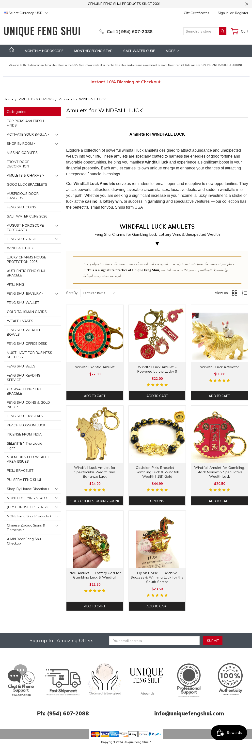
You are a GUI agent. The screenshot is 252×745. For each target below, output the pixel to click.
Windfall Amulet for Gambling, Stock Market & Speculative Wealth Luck (219, 472)
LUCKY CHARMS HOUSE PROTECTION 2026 (26, 259)
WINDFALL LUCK (20, 248)
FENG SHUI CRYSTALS (25, 416)
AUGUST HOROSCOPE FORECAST (25, 227)
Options (157, 501)
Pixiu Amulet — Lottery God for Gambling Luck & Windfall (95, 575)
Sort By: (72, 293)
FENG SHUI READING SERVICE (23, 377)
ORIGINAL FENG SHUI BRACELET (24, 391)
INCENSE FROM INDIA (24, 434)
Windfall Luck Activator (219, 367)
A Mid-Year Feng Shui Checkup (24, 541)
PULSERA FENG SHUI (24, 479)
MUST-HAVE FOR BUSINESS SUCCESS (29, 354)
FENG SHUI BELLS (21, 366)
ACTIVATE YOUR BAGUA (27, 134)
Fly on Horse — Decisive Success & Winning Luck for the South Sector (157, 577)
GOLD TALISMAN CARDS (27, 311)
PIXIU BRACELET (20, 470)
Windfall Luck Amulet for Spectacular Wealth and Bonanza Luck (95, 472)
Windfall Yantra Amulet (95, 367)
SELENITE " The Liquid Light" (24, 445)
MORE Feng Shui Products (28, 516)
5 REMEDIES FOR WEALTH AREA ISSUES (28, 459)
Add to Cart (94, 396)
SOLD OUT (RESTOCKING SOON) (94, 501)
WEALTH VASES (20, 321)
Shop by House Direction (27, 489)
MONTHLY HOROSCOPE (44, 51)
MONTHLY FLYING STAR (93, 51)
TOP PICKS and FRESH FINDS (25, 123)
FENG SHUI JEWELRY (24, 293)
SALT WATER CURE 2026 (27, 216)
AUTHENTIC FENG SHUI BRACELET (26, 273)
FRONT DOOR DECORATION (18, 164)
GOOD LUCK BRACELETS (27, 184)
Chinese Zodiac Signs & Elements (26, 527)
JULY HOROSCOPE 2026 (27, 507)
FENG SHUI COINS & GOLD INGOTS (28, 404)
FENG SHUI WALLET (23, 302)
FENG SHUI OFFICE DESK (27, 343)
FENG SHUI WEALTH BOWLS (23, 332)
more (171, 51)
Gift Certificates (196, 13)
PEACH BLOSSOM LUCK (26, 425)
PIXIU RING (15, 284)
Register (241, 13)
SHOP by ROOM (20, 143)
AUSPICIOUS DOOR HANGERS (23, 195)
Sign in (223, 13)
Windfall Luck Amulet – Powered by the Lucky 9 (157, 369)
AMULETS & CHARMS (25, 175)
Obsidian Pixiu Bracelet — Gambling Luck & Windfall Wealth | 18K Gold (157, 472)
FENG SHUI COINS (21, 207)
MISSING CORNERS (22, 152)
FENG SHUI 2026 (20, 239)
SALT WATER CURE (139, 51)
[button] (21, 679)
